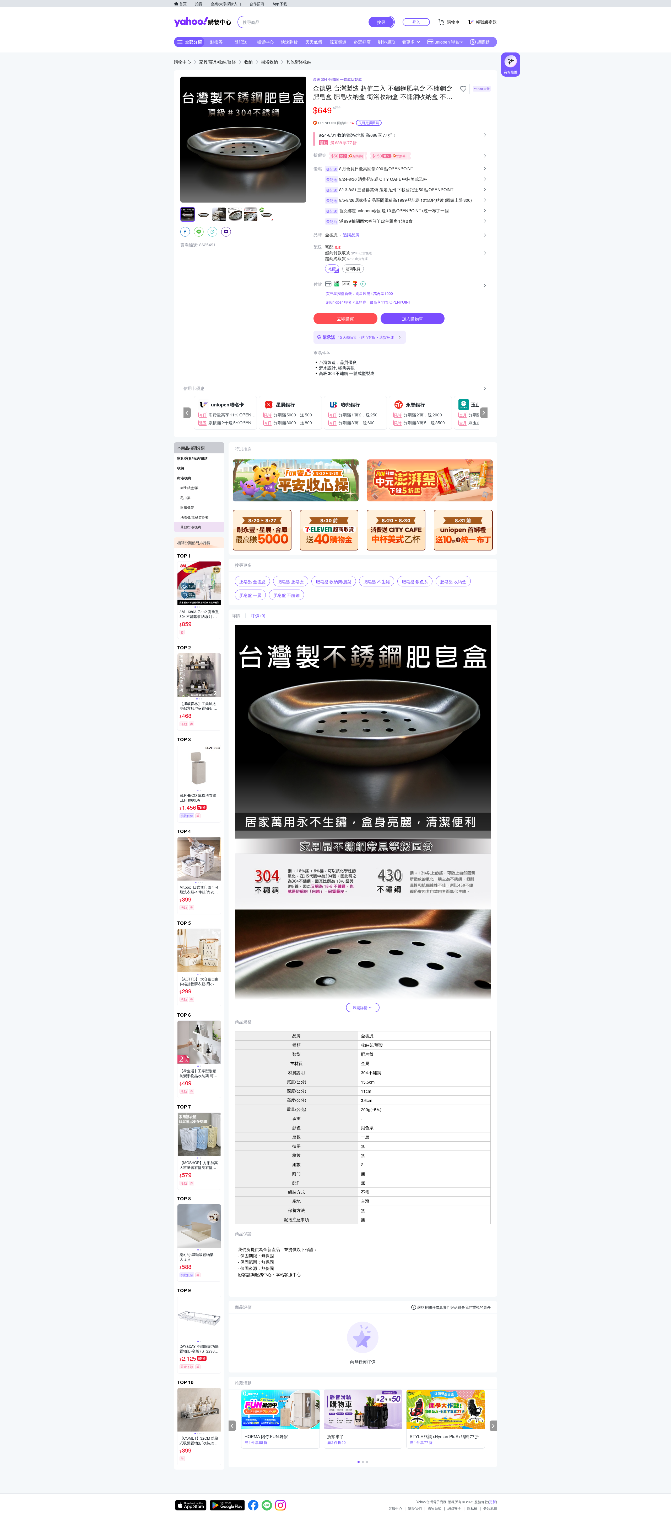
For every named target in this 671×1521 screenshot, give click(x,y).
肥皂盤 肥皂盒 (291, 582)
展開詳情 (360, 1007)
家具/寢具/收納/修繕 (217, 62)
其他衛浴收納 (298, 62)
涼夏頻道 (338, 42)
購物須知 (434, 1508)
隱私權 (472, 1508)
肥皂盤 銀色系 (415, 582)
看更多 (408, 42)
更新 (492, 1501)
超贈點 (483, 42)
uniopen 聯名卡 (449, 42)
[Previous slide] (180, 583)
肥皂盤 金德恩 (252, 582)
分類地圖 (490, 1508)
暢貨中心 (265, 42)
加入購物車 (412, 319)
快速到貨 (289, 42)
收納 (248, 62)
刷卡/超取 (387, 42)
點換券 (216, 42)
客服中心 (395, 1508)
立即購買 (345, 319)
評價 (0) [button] (258, 615)
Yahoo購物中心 (202, 22)
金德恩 (331, 235)
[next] (484, 412)
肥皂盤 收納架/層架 (333, 582)
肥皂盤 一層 (250, 595)
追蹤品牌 (351, 235)
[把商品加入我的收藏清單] (463, 89)
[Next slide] (217, 583)
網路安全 (454, 1508)
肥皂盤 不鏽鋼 (286, 595)
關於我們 (415, 1508)
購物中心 (182, 62)
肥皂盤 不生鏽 (377, 582)
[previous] (187, 412)
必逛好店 (362, 42)
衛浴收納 (269, 62)
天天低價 (313, 42)
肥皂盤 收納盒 (453, 582)
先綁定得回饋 (369, 122)
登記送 (241, 42)
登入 (416, 22)
